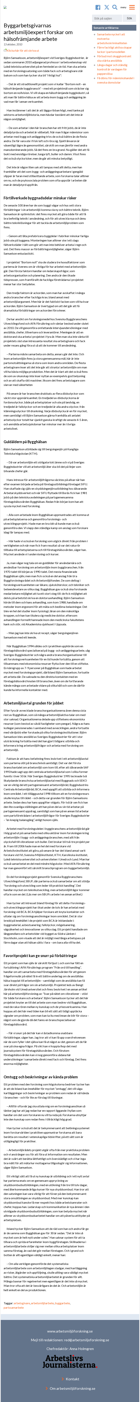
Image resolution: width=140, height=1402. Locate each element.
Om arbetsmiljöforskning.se (72, 1388)
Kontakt (72, 1379)
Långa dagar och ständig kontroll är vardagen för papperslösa (112, 69)
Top (131, 1393)
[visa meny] (132, 7)
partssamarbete (14, 1307)
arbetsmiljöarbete (42, 1303)
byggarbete (62, 1303)
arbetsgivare (22, 1303)
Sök (129, 18)
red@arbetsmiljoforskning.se (86, 1340)
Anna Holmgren (81, 1349)
